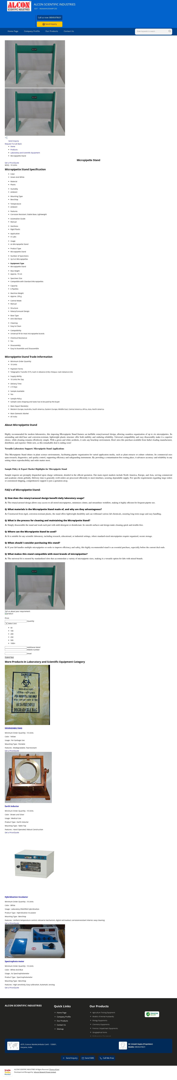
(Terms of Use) (54, 1069)
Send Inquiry (51, 24)
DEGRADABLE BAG (13, 728)
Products (14, 149)
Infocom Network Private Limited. (45, 1072)
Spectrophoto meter (14, 961)
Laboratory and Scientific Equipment (25, 153)
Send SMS (89, 1058)
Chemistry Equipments (101, 1024)
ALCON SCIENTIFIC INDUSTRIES (54, 6)
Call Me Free (108, 1058)
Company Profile (32, 31)
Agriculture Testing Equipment (103, 1012)
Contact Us (69, 31)
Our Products (52, 31)
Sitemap (60, 1029)
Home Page (13, 31)
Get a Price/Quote (12, 163)
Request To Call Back (13, 144)
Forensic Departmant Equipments (105, 1028)
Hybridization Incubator (16, 897)
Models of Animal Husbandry (103, 1016)
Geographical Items (99, 1032)
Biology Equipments (99, 1020)
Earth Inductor (12, 806)
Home (12, 146)
